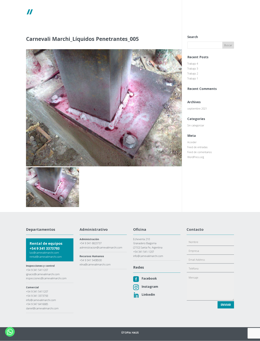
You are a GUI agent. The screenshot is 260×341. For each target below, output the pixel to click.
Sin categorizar (195, 125)
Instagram (149, 286)
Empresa (110, 12)
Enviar (226, 305)
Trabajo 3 (192, 68)
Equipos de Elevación (133, 12)
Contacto (220, 12)
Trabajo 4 (192, 63)
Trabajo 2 (192, 73)
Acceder (192, 142)
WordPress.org (195, 157)
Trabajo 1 (192, 78)
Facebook (149, 278)
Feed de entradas (197, 147)
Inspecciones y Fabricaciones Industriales (182, 12)
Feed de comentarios (199, 152)
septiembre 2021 (197, 108)
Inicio (96, 12)
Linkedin (148, 294)
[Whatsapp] (10, 332)
